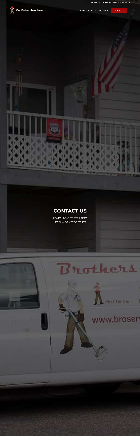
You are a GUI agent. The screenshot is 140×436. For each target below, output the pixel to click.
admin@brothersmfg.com (121, 2)
